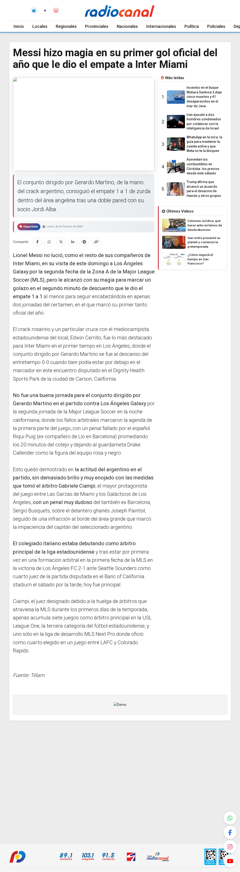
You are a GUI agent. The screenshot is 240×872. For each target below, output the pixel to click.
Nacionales (127, 26)
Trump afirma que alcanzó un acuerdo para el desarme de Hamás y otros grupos (204, 189)
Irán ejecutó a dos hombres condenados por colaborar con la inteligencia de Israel (204, 121)
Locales (39, 26)
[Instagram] (230, 846)
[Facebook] (230, 832)
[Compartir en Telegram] (84, 242)
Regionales (66, 26)
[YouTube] (230, 860)
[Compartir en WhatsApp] (49, 242)
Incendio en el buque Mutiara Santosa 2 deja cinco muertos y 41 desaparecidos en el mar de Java (204, 97)
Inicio (19, 26)
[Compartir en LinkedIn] (72, 242)
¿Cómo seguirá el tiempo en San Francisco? (200, 259)
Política (191, 26)
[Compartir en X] (61, 242)
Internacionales (161, 26)
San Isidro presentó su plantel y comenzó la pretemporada (204, 242)
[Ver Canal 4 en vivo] (56, 10)
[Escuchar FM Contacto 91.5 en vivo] (34, 10)
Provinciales (96, 26)
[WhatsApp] (230, 818)
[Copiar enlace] (96, 242)
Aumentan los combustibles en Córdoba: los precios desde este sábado (203, 166)
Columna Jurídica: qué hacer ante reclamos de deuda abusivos (205, 225)
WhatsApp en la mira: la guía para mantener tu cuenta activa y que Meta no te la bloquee (204, 144)
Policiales (216, 26)
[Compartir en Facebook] (37, 242)
